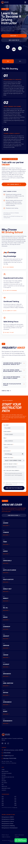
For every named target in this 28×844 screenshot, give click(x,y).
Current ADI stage (8, 457)
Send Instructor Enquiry (14, 488)
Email (5, 438)
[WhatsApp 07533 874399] (8, 743)
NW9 (15, 805)
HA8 (3, 798)
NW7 (15, 803)
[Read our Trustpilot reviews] (5, 743)
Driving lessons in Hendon (8, 819)
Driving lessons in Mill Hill (7, 817)
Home (3, 769)
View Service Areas (13, 515)
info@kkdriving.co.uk (8, 755)
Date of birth (7, 451)
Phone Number (7, 431)
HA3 (3, 796)
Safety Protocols (19, 834)
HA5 (3, 801)
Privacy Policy (5, 834)
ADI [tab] (20, 61)
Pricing (4, 775)
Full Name (6, 425)
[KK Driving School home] (5, 2)
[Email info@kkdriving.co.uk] (2, 743)
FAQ (3, 784)
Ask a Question (13, 40)
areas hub (15, 807)
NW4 (3, 805)
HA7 (15, 796)
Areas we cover (6, 788)
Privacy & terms (9, 484)
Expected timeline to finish (11, 464)
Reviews (4, 780)
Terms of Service (6, 836)
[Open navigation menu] (25, 2)
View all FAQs (5, 390)
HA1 (15, 798)
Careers (17, 836)
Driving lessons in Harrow (8, 821)
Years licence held (8, 444)
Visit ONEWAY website (13, 184)
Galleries (4, 782)
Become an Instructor (8, 777)
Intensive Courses (7, 773)
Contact (4, 790)
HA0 (15, 801)
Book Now (13, 35)
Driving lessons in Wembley (8, 825)
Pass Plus (4, 786)
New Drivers (5, 771)
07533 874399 (6, 752)
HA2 (3, 800)
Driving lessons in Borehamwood (9, 827)
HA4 (15, 800)
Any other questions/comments (11, 470)
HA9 (3, 803)
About (3, 779)
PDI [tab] (8, 61)
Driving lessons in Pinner (7, 823)
